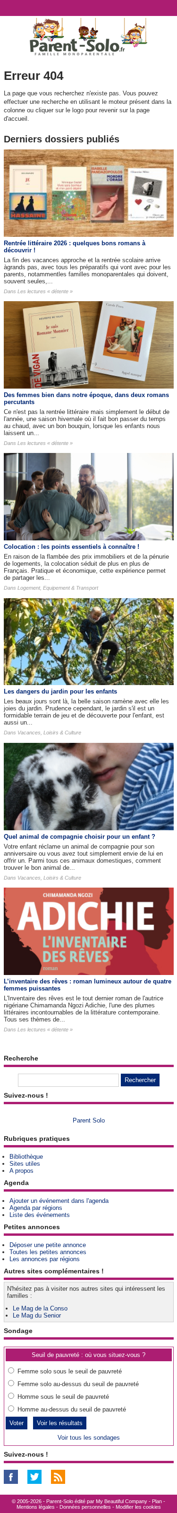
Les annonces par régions (44, 1259)
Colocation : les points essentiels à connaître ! (71, 546)
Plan (157, 1501)
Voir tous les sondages (89, 1437)
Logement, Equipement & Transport (57, 588)
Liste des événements (39, 1214)
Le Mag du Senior (37, 1315)
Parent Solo (89, 1120)
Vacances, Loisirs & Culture (49, 732)
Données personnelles (85, 1507)
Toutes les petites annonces (47, 1252)
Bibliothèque (26, 1156)
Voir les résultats (60, 1423)
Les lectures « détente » (45, 291)
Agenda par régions (35, 1207)
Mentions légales (36, 1507)
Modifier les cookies (138, 1507)
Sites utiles (24, 1163)
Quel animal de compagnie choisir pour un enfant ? (79, 836)
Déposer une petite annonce (47, 1244)
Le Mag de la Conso (40, 1308)
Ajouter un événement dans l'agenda (59, 1200)
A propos (21, 1170)
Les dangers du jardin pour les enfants (60, 691)
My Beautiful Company (121, 1501)
